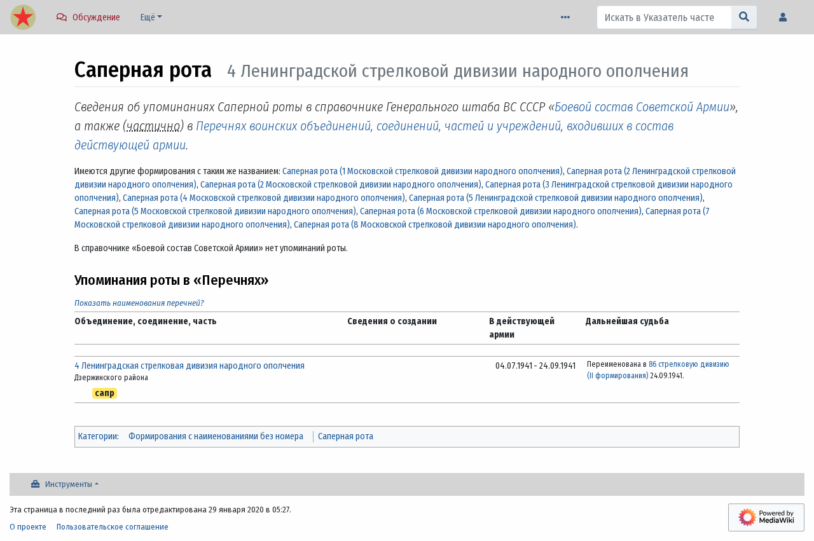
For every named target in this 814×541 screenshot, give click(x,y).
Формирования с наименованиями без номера (215, 436)
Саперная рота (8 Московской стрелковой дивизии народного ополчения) (435, 224)
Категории (97, 436)
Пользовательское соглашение (113, 526)
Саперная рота (345, 436)
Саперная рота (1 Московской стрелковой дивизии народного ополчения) (422, 171)
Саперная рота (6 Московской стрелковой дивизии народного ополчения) (501, 211)
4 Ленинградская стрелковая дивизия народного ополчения (189, 365)
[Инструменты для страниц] (568, 17)
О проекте (28, 526)
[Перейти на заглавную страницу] (23, 18)
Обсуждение (96, 17)
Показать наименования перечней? (139, 303)
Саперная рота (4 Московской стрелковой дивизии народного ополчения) (264, 198)
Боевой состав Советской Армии (642, 106)
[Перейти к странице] (744, 17)
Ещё (148, 17)
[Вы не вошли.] (786, 17)
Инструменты (68, 484)
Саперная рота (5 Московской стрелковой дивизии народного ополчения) (215, 211)
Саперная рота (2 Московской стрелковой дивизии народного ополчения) (340, 184)
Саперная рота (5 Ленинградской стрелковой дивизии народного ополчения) (556, 198)
